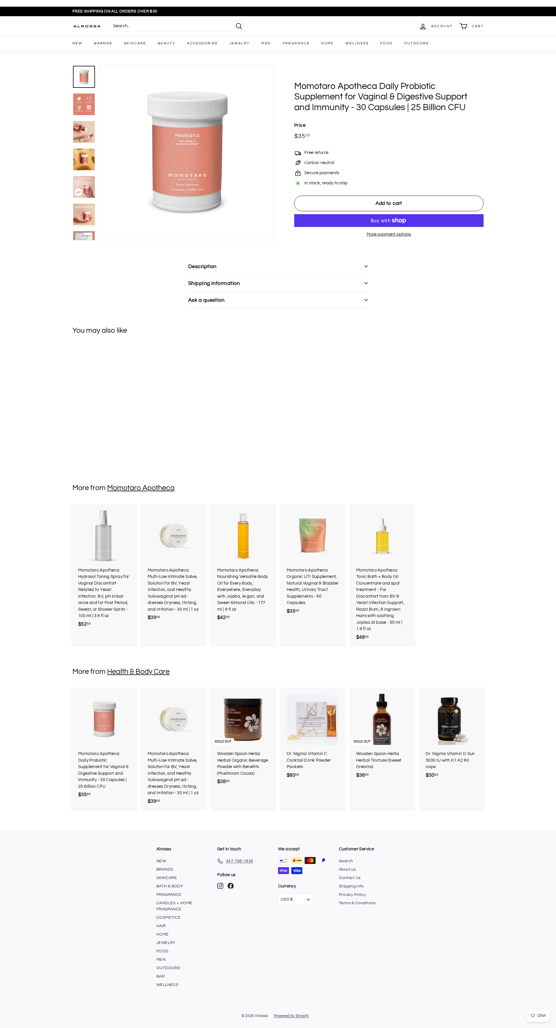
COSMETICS (168, 918)
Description (202, 266)
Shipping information (214, 283)
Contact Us (350, 878)
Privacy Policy (352, 895)
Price (300, 125)
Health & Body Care (138, 671)
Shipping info (351, 886)
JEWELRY (239, 43)
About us (347, 869)
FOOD (386, 43)
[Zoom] (187, 152)
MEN (266, 43)
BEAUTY (166, 43)
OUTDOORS (416, 43)
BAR (160, 976)
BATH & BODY (169, 886)
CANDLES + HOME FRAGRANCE (174, 906)
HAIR (161, 926)
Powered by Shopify (291, 1016)
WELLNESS (357, 43)
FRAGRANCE (296, 43)
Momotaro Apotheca (141, 488)
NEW (77, 43)
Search (346, 861)
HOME (327, 43)
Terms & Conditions (357, 903)
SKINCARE (135, 43)
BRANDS (103, 43)
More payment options (389, 234)
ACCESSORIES (202, 43)
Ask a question (206, 300)
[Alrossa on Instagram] (220, 886)
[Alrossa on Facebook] (231, 886)
